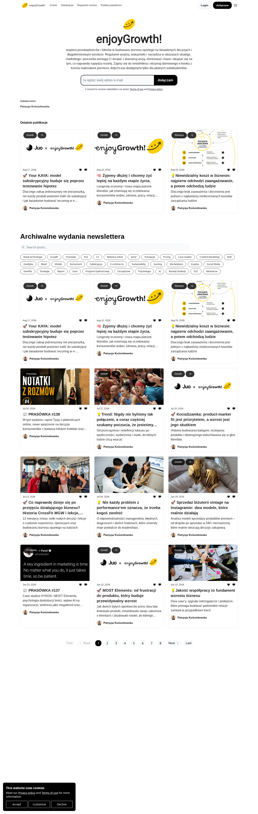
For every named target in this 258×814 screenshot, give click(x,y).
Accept (16, 804)
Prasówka (71, 257)
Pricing (166, 257)
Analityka (28, 264)
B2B (229, 257)
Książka (195, 264)
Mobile (58, 264)
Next (171, 643)
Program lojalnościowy (97, 271)
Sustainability (139, 264)
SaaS (75, 271)
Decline (61, 804)
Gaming (158, 264)
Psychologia (144, 271)
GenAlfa (27, 271)
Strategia (44, 271)
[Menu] (235, 5)
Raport (60, 271)
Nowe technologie (32, 257)
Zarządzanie (123, 271)
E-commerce (117, 264)
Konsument (76, 264)
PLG (86, 257)
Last (188, 643)
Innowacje (149, 257)
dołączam (222, 5)
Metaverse (212, 271)
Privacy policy (26, 793)
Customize (39, 804)
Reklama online (115, 257)
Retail (44, 264)
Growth (54, 257)
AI (160, 271)
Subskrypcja (96, 264)
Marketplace (176, 264)
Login (204, 5)
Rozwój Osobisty (177, 271)
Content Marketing (209, 257)
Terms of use (50, 793)
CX (97, 257)
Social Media (213, 264)
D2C (196, 271)
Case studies (185, 257)
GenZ (134, 257)
